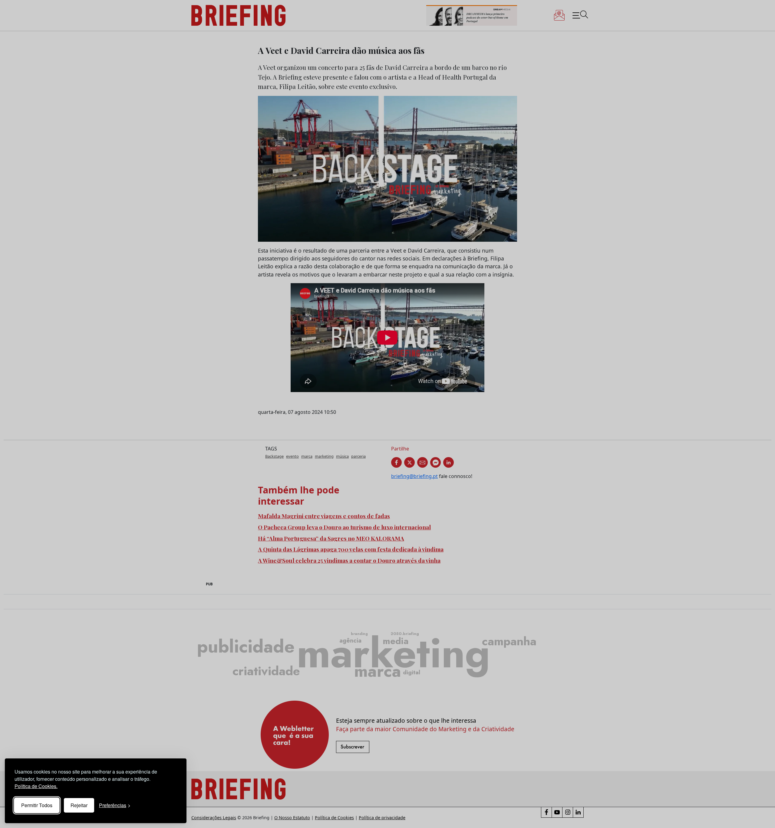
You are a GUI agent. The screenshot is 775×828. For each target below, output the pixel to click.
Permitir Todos (36, 805)
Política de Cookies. (36, 786)
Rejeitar (79, 805)
